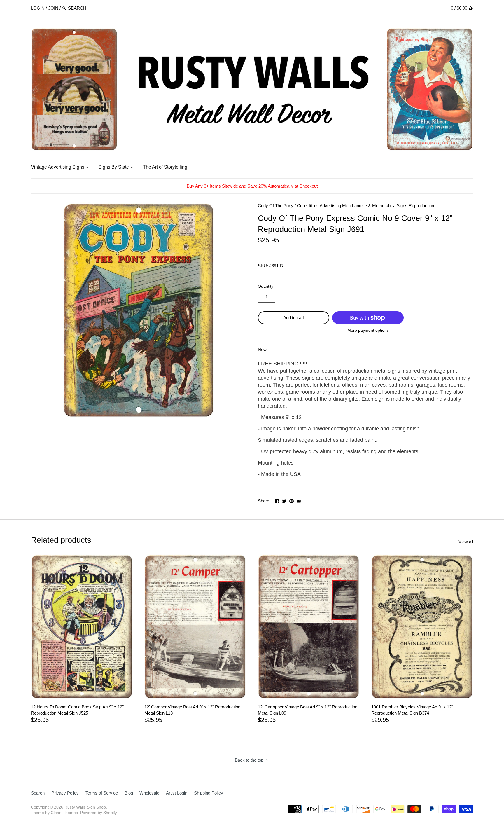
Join (53, 8)
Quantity (265, 286)
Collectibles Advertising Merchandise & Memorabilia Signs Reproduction (365, 205)
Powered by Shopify (98, 813)
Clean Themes (64, 813)
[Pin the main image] (291, 500)
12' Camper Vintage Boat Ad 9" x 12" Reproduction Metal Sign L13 (192, 709)
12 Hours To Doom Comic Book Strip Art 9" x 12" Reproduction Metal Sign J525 (77, 709)
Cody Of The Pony (275, 205)
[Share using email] (299, 500)
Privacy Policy (65, 792)
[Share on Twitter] (284, 500)
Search (38, 792)
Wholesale (149, 792)
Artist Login (176, 792)
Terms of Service (101, 792)
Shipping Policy (208, 792)
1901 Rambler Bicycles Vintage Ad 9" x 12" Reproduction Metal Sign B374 (412, 709)
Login (38, 8)
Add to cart (293, 317)
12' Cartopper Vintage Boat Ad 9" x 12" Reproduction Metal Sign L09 (307, 709)
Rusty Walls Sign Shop (85, 807)
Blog (129, 792)
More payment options (368, 330)
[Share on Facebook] (277, 500)
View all (466, 541)
